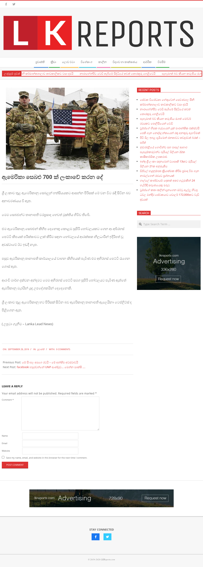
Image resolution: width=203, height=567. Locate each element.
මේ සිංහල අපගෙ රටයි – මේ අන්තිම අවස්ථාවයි (50, 362)
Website (6, 450)
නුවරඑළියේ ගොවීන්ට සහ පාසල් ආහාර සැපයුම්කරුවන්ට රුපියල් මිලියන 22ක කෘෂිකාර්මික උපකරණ (163, 152)
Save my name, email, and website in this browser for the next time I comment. (46, 457)
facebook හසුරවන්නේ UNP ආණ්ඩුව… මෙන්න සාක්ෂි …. (51, 367)
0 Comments (63, 349)
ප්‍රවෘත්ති (41, 349)
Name (5, 435)
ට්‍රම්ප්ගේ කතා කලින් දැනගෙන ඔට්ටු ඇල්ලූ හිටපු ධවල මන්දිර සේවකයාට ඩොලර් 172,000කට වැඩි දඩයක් (169, 194)
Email (4, 443)
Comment (8, 399)
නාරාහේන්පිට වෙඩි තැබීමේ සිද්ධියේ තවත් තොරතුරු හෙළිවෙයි (112, 73)
